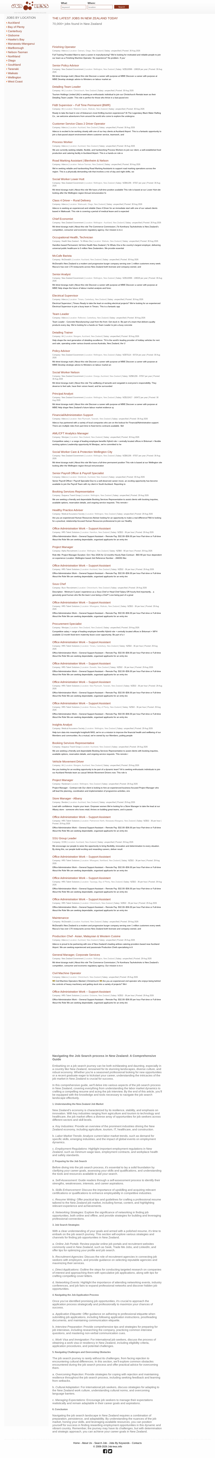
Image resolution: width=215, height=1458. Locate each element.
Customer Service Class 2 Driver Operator (78, 123)
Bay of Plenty (16, 26)
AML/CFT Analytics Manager (70, 433)
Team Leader (60, 314)
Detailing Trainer (62, 332)
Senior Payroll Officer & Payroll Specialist (78, 473)
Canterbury (15, 31)
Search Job (100, 1443)
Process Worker (62, 142)
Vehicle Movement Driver (68, 761)
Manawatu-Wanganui (21, 43)
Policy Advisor (61, 350)
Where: (92, 3)
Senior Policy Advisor (65, 65)
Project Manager (62, 547)
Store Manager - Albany (67, 798)
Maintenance (60, 917)
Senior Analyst (61, 274)
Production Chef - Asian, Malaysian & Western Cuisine (86, 936)
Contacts (137, 1443)
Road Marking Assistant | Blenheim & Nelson (80, 160)
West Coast (15, 81)
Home (76, 1443)
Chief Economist (62, 218)
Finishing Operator (64, 46)
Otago (12, 60)
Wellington (14, 77)
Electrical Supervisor (65, 295)
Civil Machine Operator (66, 973)
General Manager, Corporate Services (76, 954)
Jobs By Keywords (119, 1443)
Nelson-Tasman (18, 52)
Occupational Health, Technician (72, 237)
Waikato (13, 73)
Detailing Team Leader (66, 86)
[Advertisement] (105, 34)
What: (64, 3)
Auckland (14, 22)
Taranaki (13, 68)
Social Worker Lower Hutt (68, 179)
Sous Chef (59, 583)
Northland (14, 56)
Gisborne (13, 35)
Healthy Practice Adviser (67, 510)
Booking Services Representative (73, 491)
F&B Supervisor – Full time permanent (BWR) (81, 105)
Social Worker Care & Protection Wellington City (82, 451)
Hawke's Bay (16, 39)
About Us (87, 1443)
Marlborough (16, 47)
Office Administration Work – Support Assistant (81, 528)
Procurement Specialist (66, 623)
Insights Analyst (62, 724)
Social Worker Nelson (66, 372)
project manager (62, 780)
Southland (14, 64)
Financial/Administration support (72, 414)
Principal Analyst (62, 393)
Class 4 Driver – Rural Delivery (71, 200)
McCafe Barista (62, 255)
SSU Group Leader (64, 838)
